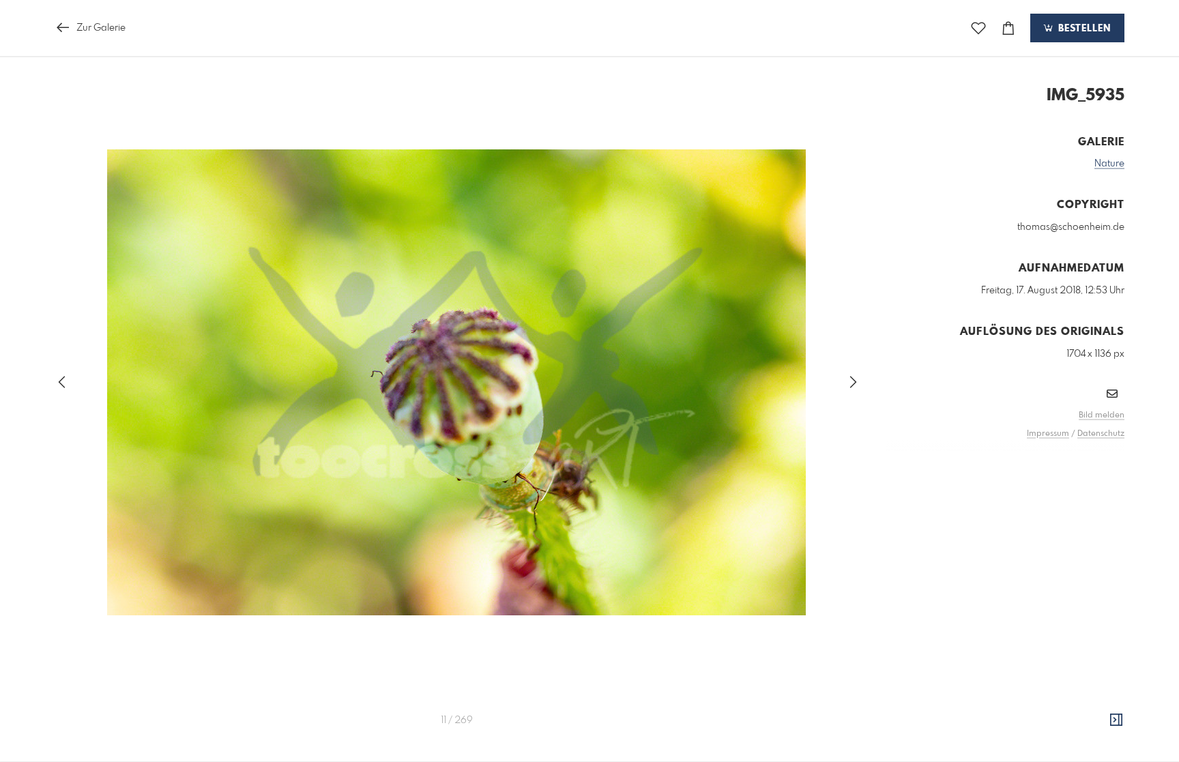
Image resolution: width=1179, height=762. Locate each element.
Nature (1109, 163)
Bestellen (1083, 28)
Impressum (1048, 434)
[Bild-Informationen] (1116, 720)
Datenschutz (1100, 434)
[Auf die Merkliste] (978, 28)
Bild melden (1101, 415)
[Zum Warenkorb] (1008, 28)
